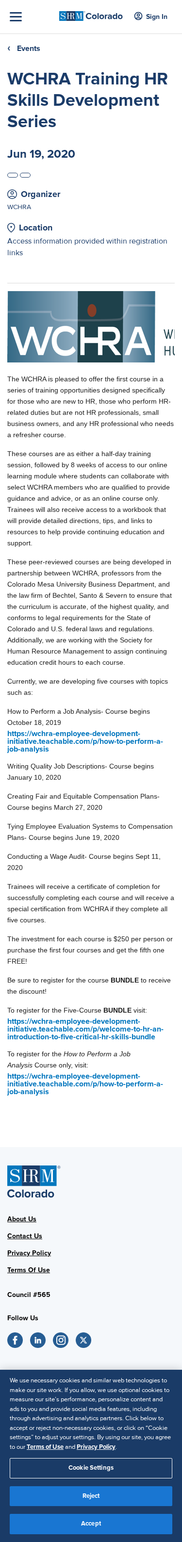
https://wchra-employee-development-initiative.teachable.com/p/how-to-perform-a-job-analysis (85, 741)
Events (28, 48)
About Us (21, 1219)
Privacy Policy (29, 1253)
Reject (91, 1496)
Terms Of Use (28, 1270)
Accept (91, 1523)
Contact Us (24, 1236)
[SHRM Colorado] (91, 13)
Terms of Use (45, 1447)
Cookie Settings (91, 1468)
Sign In (156, 17)
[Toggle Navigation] (32, 17)
